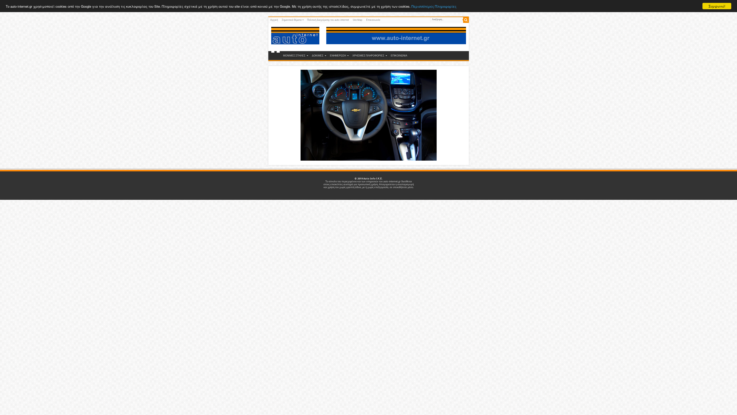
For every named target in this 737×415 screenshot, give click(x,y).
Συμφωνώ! (717, 6)
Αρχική (274, 19)
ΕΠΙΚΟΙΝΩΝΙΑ (399, 55)
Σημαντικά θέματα (292, 19)
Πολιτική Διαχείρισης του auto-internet (328, 19)
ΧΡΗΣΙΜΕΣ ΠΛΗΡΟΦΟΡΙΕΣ (368, 55)
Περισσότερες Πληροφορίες (433, 6)
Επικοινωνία (373, 19)
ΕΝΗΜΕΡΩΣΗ (338, 55)
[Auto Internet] (295, 41)
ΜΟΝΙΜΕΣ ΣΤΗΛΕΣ (294, 55)
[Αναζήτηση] (466, 20)
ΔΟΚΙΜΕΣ (317, 55)
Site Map (357, 19)
